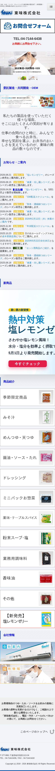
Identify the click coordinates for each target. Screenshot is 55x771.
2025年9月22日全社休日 (37, 241)
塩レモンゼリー (35, 175)
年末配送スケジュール (38, 226)
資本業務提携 (9, 236)
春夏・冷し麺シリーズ (38, 182)
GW (29, 197)
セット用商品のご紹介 (38, 248)
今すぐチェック (27, 364)
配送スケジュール (40, 197)
